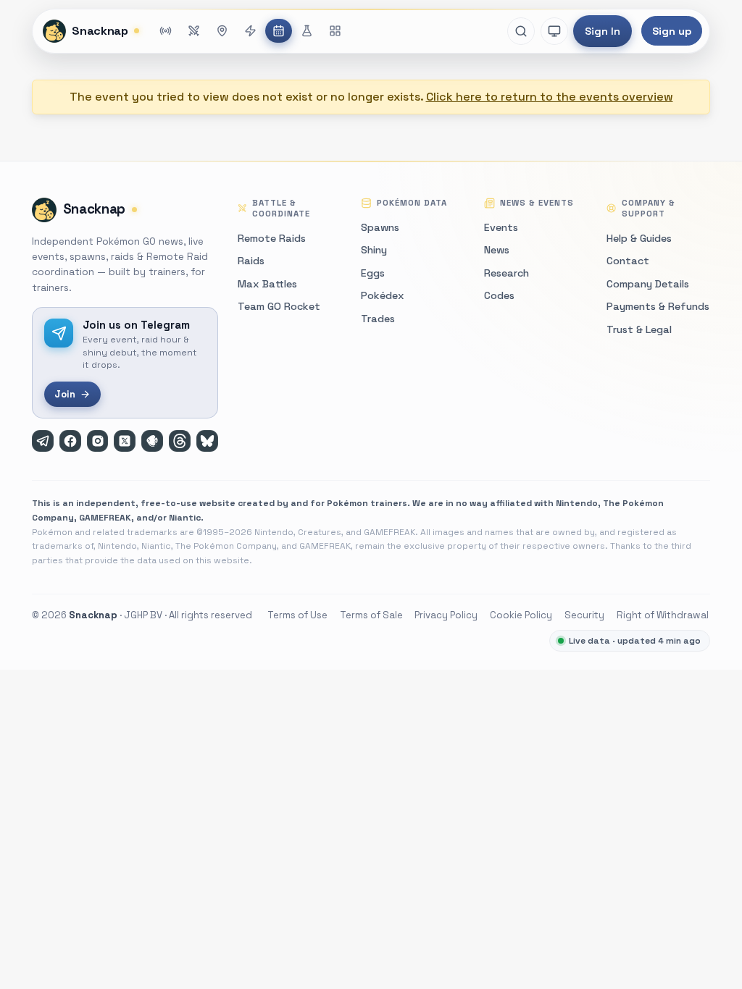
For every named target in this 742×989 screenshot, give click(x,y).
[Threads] (180, 441)
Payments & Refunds (657, 306)
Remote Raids (272, 238)
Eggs (373, 272)
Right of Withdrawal (663, 615)
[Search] (521, 31)
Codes (499, 295)
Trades (378, 318)
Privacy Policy (446, 615)
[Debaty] (152, 441)
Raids (251, 260)
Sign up (671, 31)
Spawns (380, 227)
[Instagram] (98, 441)
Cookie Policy (521, 615)
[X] (125, 441)
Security (584, 615)
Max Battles (267, 283)
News (496, 249)
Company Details (647, 283)
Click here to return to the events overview (549, 96)
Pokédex (382, 295)
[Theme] (554, 31)
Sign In (602, 31)
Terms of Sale (371, 615)
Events (501, 227)
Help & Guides (639, 238)
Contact (627, 260)
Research (506, 272)
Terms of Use (297, 615)
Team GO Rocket (279, 306)
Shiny (374, 249)
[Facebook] (70, 441)
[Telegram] (43, 441)
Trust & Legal (639, 329)
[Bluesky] (207, 441)
